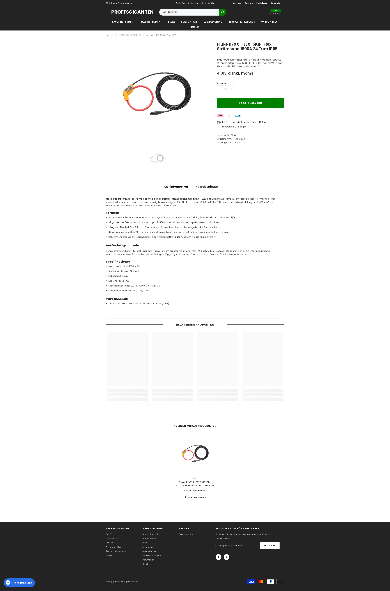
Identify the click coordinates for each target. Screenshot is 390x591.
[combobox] (189, 12)
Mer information (176, 186)
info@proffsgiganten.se (120, 3)
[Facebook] (218, 557)
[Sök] (192, 12)
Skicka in (270, 545)
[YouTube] (226, 557)
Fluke (234, 135)
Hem (108, 35)
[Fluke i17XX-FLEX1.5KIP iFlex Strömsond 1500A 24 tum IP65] (195, 453)
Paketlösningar (207, 186)
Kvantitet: (222, 83)
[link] (127, 394)
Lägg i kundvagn (250, 103)
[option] (157, 93)
